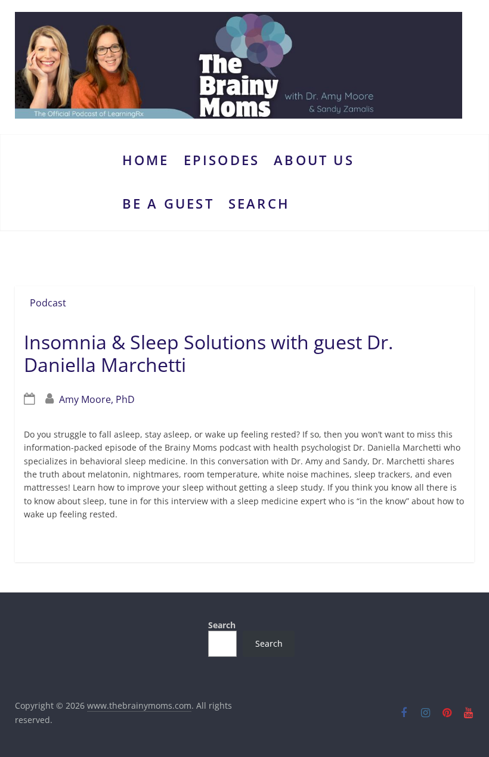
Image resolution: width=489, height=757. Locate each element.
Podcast (48, 302)
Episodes (222, 160)
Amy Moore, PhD (97, 399)
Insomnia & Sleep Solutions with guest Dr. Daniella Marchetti (208, 353)
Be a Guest (168, 203)
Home (145, 160)
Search (259, 203)
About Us (314, 160)
